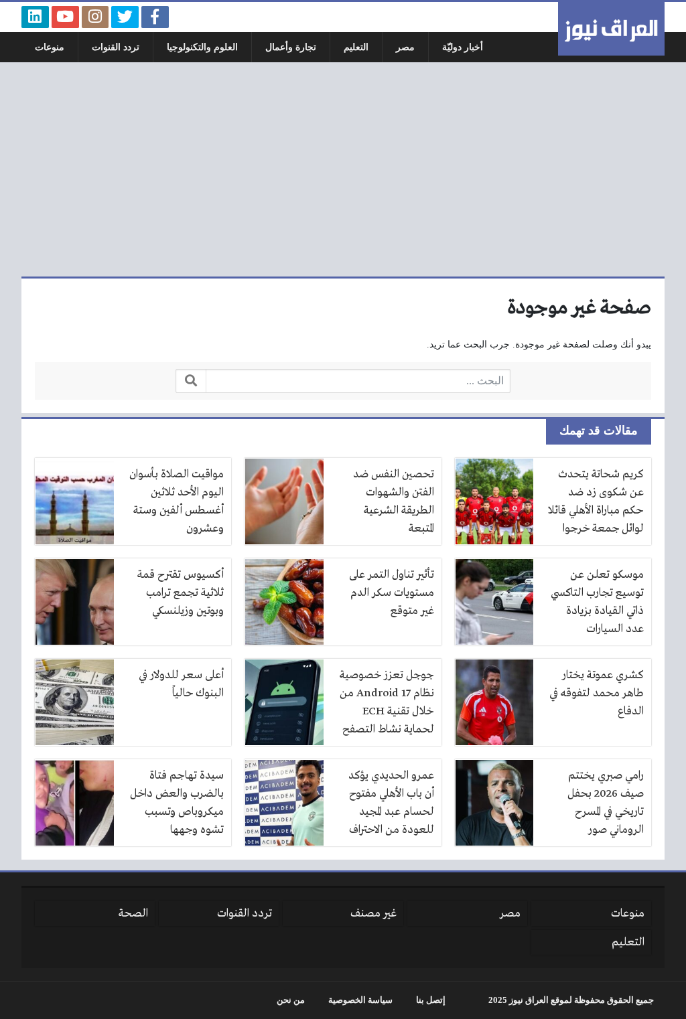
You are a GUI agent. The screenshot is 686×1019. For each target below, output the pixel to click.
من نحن (291, 1000)
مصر (405, 47)
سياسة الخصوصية (360, 1000)
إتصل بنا (430, 1000)
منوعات (49, 47)
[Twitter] (125, 17)
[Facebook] (155, 17)
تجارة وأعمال (290, 47)
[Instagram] (95, 17)
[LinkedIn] (35, 17)
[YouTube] (65, 17)
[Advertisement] (343, 169)
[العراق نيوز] (611, 29)
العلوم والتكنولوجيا (202, 47)
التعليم (356, 47)
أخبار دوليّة (462, 47)
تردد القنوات (115, 47)
